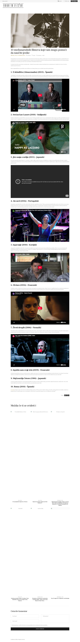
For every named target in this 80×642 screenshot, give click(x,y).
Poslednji (12, 389)
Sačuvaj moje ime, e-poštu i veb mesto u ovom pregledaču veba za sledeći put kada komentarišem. (29, 625)
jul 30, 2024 (20, 500)
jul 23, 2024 (40, 500)
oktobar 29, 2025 (60, 500)
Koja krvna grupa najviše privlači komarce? (40, 502)
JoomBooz (13, 639)
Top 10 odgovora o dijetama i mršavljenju (60, 598)
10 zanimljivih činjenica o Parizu (19, 501)
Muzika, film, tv (14, 55)
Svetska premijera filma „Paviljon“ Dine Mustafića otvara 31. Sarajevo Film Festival (20, 599)
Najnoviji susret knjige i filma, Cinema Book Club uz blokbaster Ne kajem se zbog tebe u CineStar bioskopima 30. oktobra (60, 503)
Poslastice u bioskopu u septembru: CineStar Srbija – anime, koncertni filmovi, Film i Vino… (40, 599)
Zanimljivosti (22, 55)
